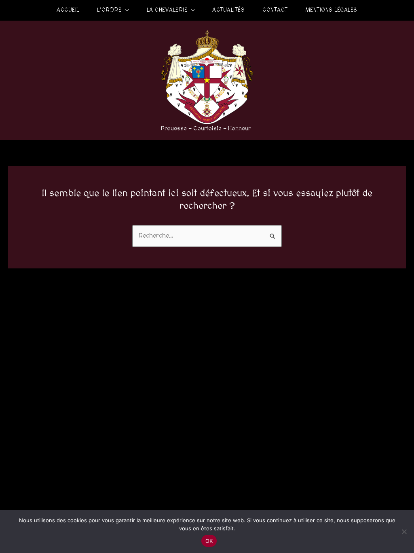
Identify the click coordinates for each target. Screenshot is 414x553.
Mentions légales (331, 10)
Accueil (68, 10)
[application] (125, 10)
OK (209, 541)
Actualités (228, 10)
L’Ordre (109, 10)
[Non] (404, 531)
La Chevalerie (167, 10)
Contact (275, 10)
